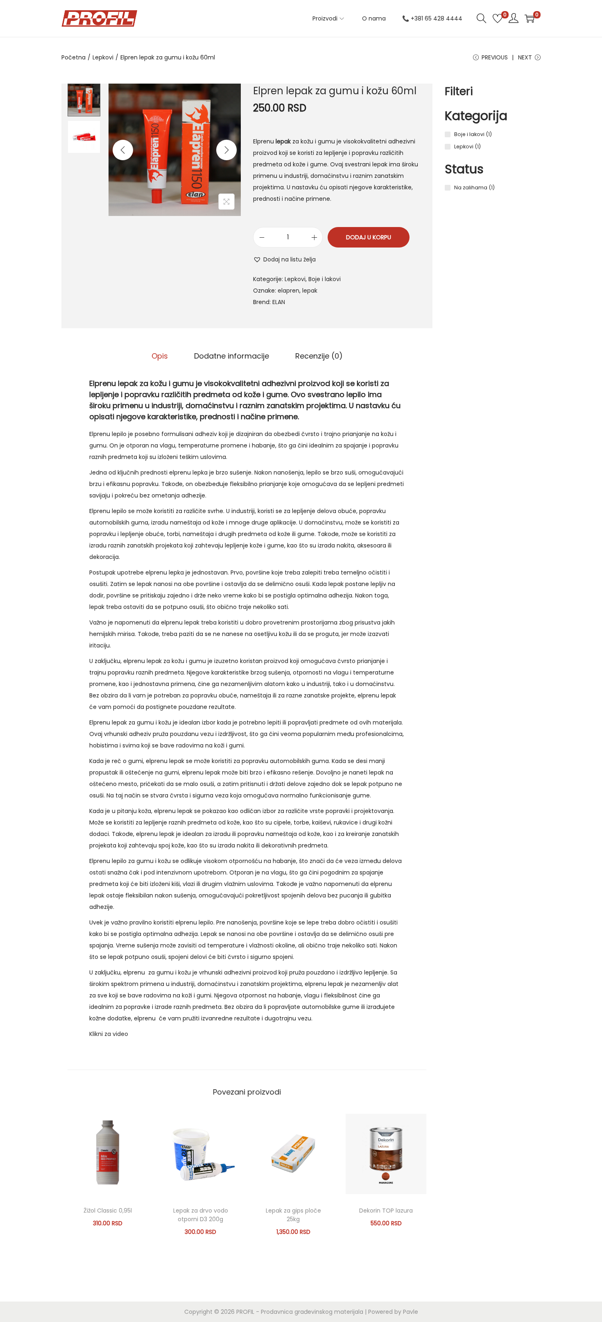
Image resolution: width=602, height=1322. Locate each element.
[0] (497, 18)
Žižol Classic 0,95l (108, 1210)
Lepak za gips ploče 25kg (293, 1214)
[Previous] (123, 150)
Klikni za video (108, 1034)
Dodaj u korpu (368, 237)
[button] (284, 259)
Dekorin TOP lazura (386, 1210)
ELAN (278, 302)
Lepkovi (103, 57)
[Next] (226, 150)
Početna (73, 57)
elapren (288, 290)
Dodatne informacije (231, 356)
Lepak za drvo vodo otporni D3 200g (200, 1214)
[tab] (160, 356)
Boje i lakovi (324, 279)
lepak (309, 290)
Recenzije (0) (319, 356)
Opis (160, 356)
